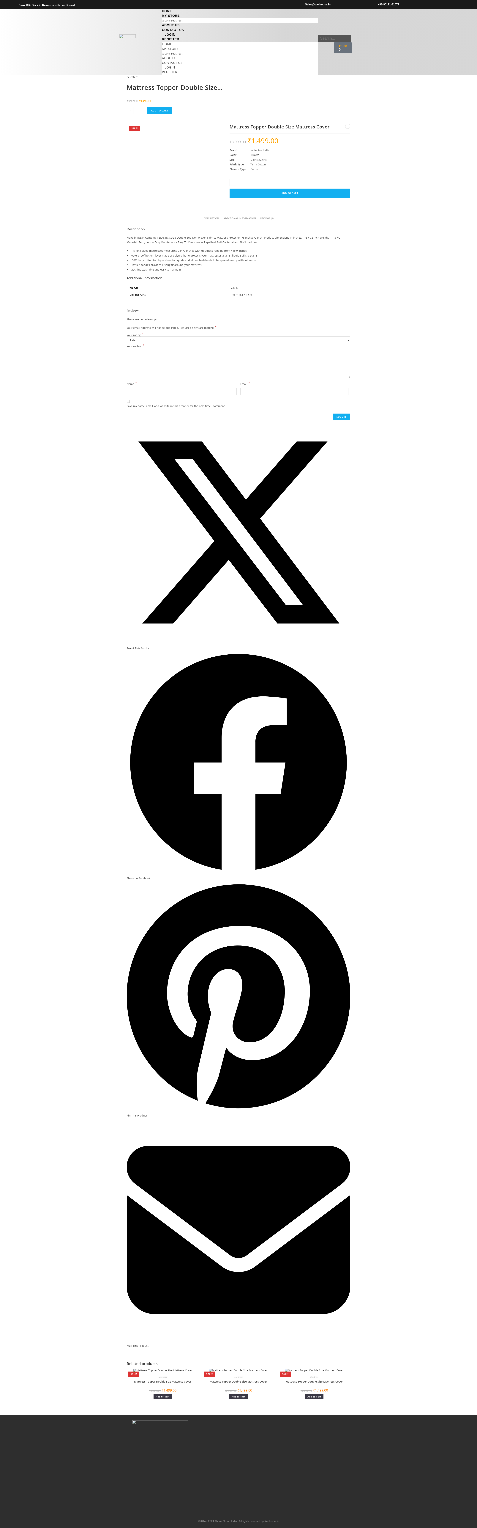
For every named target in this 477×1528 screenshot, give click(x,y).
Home (167, 11)
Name (132, 384)
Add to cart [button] (163, 1396)
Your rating (135, 335)
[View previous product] (347, 126)
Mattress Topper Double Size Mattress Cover (162, 1381)
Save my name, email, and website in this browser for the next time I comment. (176, 406)
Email (245, 384)
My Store (171, 16)
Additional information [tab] (239, 218)
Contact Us (173, 30)
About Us (171, 25)
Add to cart (159, 110)
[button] (335, 32)
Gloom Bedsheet (172, 20)
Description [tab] (211, 218)
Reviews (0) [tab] (267, 218)
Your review (135, 346)
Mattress (163, 1376)
